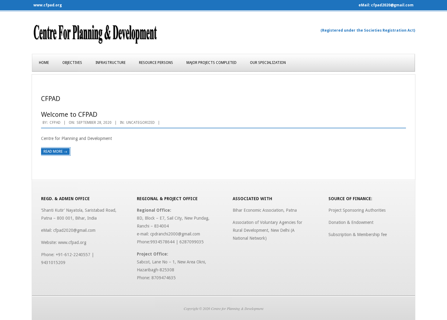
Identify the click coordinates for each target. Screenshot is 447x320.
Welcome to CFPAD (69, 114)
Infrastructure (110, 63)
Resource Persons (156, 63)
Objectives (72, 63)
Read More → (55, 151)
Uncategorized (140, 122)
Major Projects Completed (211, 63)
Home (44, 63)
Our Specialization (268, 63)
